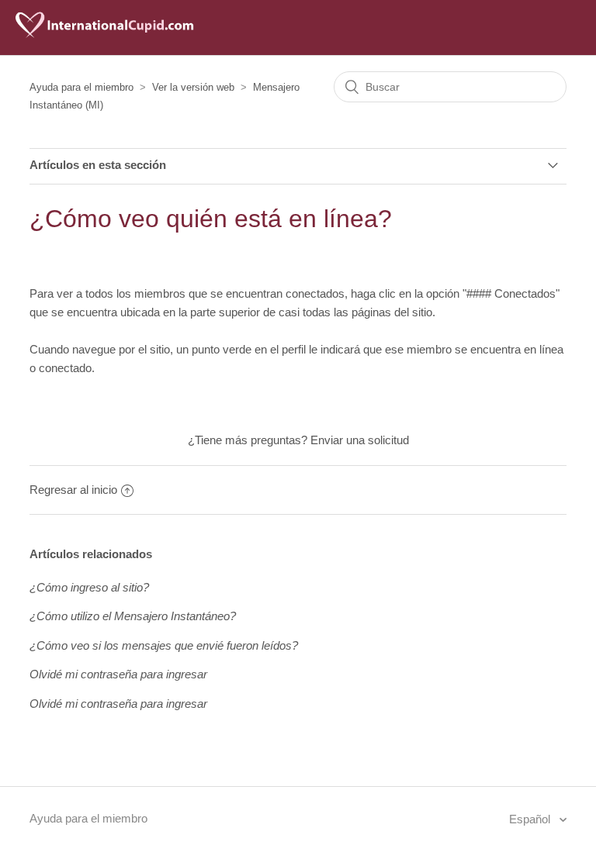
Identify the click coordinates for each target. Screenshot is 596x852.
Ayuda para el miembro (81, 87)
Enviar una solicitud (359, 440)
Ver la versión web (193, 87)
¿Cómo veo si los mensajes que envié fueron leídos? (163, 645)
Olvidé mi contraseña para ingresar (118, 674)
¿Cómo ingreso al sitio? (89, 587)
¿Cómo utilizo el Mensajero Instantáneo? (132, 616)
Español (531, 819)
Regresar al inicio (73, 489)
